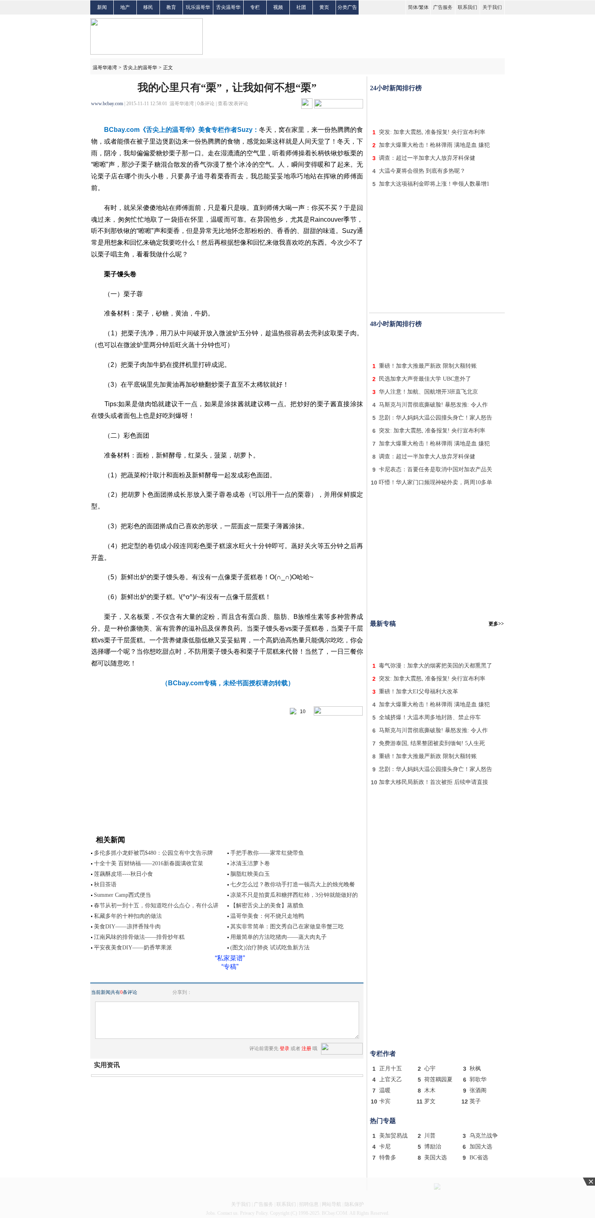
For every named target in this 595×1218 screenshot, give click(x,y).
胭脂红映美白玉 (250, 874)
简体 (413, 7)
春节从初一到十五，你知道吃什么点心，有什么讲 (156, 905)
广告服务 (443, 7)
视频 (278, 7)
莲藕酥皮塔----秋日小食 (123, 874)
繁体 (424, 7)
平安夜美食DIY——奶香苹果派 (133, 948)
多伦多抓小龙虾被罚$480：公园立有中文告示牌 (153, 853)
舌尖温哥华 (228, 7)
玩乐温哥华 (198, 7)
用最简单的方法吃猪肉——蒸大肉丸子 (278, 937)
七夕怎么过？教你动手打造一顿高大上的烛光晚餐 (292, 884)
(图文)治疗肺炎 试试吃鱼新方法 (270, 948)
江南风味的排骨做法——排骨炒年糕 (139, 937)
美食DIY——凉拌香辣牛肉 (127, 927)
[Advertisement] (437, 108)
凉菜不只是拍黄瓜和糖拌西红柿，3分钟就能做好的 (294, 895)
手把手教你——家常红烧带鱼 (267, 853)
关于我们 (492, 7)
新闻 (102, 7)
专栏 (255, 7)
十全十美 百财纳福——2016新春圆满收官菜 (148, 863)
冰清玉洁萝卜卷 (250, 863)
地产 (125, 7)
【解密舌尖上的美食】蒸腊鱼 (267, 905)
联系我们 (467, 7)
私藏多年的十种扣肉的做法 (128, 916)
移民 (148, 7)
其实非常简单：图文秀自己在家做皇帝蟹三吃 (287, 927)
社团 (301, 7)
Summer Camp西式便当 (122, 895)
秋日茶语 (105, 884)
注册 (306, 1048)
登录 (284, 1048)
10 (301, 711)
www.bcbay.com (107, 103)
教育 (171, 7)
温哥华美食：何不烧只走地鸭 (267, 916)
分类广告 (347, 7)
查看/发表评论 (233, 103)
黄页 (324, 7)
